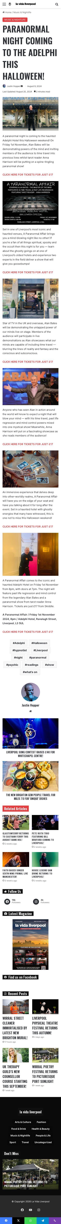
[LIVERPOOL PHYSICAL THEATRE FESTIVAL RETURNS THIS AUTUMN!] (45, 1006)
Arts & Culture (23, 1122)
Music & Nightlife (22, 12)
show (50, 664)
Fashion (41, 1122)
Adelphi (20, 643)
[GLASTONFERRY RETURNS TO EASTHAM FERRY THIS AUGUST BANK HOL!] (16, 822)
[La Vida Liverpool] (22, 4)
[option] (30, 1174)
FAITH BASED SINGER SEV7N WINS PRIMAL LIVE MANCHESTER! (15, 873)
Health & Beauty (41, 1128)
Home (8, 12)
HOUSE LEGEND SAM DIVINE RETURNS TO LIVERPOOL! (42, 873)
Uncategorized (43, 1142)
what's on (31, 672)
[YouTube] (30, 1210)
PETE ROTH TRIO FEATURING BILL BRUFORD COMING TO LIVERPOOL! (43, 838)
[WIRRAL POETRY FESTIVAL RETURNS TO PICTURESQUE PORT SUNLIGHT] (45, 1055)
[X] (18, 1220)
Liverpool (41, 650)
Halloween (40, 643)
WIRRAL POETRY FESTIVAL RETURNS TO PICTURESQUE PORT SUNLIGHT (45, 1074)
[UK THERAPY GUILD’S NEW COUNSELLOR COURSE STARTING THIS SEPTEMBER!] (16, 1055)
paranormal (38, 657)
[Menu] (4, 5)
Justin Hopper (13, 86)
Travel (25, 1142)
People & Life (43, 1135)
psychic (13, 664)
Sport (12, 1142)
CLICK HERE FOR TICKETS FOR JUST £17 (28, 174)
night (19, 657)
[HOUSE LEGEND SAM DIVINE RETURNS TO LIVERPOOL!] (45, 859)
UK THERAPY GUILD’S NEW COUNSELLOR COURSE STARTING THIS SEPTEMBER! (15, 1076)
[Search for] (56, 5)
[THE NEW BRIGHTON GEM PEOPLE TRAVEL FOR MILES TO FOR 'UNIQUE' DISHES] (30, 776)
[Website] (30, 711)
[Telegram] (43, 1220)
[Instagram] (39, 1210)
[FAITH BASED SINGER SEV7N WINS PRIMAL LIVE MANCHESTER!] (16, 859)
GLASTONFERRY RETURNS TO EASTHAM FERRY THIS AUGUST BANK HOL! (16, 836)
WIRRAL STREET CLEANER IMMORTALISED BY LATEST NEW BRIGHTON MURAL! (15, 1028)
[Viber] (55, 1220)
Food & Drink (18, 1128)
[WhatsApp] (30, 1220)
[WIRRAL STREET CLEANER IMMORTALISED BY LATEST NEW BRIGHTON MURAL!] (16, 1006)
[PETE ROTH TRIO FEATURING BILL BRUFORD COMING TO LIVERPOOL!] (45, 822)
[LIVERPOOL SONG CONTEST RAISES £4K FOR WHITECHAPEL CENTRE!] (30, 733)
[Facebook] (22, 1210)
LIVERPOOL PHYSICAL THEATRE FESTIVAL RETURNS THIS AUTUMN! (45, 1025)
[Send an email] (22, 86)
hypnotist (20, 650)
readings (32, 664)
